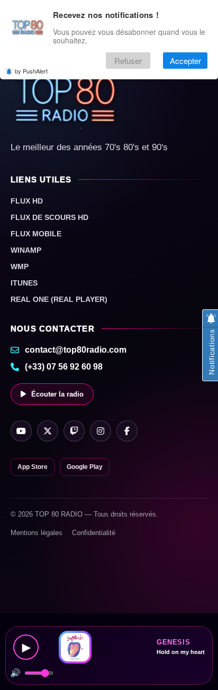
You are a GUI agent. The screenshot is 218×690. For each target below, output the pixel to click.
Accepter (185, 60)
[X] (47, 430)
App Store (32, 467)
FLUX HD (27, 201)
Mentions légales (36, 533)
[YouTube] (21, 430)
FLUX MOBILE (36, 233)
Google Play (85, 467)
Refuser (128, 60)
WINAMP (26, 250)
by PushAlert (31, 71)
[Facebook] (127, 430)
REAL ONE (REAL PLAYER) (59, 299)
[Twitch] (74, 430)
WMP (20, 266)
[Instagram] (100, 430)
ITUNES (24, 283)
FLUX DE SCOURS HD (49, 217)
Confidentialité (93, 533)
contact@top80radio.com (75, 349)
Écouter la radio (57, 394)
